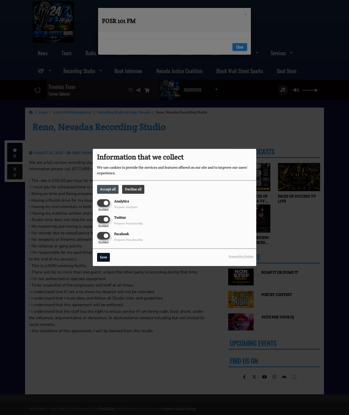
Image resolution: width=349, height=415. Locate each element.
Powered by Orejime (241, 256)
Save (103, 257)
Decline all (133, 189)
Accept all (108, 189)
